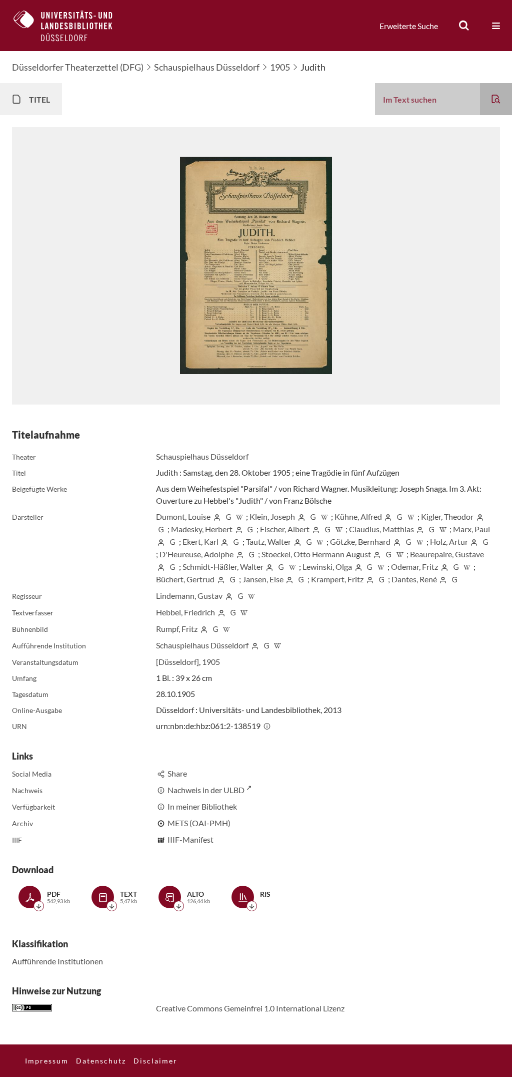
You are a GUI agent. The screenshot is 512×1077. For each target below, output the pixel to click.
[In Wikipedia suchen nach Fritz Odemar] (467, 566)
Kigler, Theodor (447, 516)
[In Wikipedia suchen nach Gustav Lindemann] (252, 595)
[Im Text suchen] (496, 99)
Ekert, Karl (200, 541)
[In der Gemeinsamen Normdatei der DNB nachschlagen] (229, 516)
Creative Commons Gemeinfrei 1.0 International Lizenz (250, 1008)
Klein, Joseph (272, 516)
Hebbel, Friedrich (185, 612)
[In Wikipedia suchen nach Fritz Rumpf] (227, 628)
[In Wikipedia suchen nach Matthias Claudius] (443, 529)
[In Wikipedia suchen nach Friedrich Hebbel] (245, 612)
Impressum (46, 1060)
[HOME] (70, 25)
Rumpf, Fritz (177, 628)
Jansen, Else (263, 579)
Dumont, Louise (183, 516)
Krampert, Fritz (337, 579)
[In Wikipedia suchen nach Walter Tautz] (321, 541)
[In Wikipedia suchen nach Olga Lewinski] (381, 566)
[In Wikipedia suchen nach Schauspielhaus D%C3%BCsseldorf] (278, 645)
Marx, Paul (471, 529)
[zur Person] (217, 516)
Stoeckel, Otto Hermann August (316, 554)
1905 (280, 67)
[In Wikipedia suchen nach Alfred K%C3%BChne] (411, 516)
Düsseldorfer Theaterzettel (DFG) (78, 67)
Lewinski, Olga (327, 566)
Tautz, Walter (268, 541)
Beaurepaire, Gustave (447, 554)
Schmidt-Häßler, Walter (223, 566)
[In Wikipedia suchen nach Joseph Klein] (325, 516)
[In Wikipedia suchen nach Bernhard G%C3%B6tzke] (420, 541)
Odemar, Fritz (414, 566)
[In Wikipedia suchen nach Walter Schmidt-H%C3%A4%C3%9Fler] (293, 566)
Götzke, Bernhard (360, 541)
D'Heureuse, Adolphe (197, 554)
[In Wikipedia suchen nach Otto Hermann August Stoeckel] (400, 554)
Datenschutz (101, 1060)
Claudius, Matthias (381, 529)
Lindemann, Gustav (189, 595)
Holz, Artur (449, 541)
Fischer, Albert (285, 529)
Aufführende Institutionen (57, 961)
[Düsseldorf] (177, 661)
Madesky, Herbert (201, 529)
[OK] (464, 25)
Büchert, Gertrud (185, 579)
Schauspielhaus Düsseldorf (207, 67)
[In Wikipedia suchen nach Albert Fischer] (339, 529)
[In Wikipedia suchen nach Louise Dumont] (240, 516)
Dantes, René (414, 579)
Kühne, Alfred (358, 516)
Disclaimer (156, 1060)
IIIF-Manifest (191, 839)
